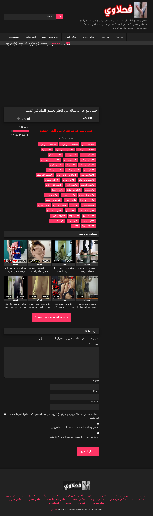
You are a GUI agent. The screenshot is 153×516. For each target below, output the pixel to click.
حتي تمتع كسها (86, 200)
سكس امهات (70, 37)
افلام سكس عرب (46, 144)
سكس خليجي (137, 499)
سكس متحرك (34, 499)
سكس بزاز (70, 155)
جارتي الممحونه (85, 195)
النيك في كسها (72, 170)
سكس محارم (88, 37)
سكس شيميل (78, 499)
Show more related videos (51, 317)
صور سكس (141, 495)
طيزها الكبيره (58, 205)
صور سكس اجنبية (121, 495)
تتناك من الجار (86, 175)
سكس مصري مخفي (49, 160)
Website (95, 401)
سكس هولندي (98, 502)
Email (95, 391)
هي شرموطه (87, 220)
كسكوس (80, 502)
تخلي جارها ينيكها (85, 180)
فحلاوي (54, 509)
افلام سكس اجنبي (50, 37)
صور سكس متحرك (15, 44)
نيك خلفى (105, 37)
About (86, 118)
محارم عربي (55, 165)
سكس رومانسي (118, 499)
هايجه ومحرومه (57, 215)
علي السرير (43, 205)
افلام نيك (45, 149)
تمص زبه (88, 190)
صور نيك (119, 37)
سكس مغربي (15, 499)
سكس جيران (54, 155)
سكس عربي (35, 44)
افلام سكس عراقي (68, 144)
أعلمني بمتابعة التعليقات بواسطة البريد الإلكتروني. (75, 427)
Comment (94, 344)
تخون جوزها (67, 180)
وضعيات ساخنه (56, 220)
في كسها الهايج (53, 210)
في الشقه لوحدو (85, 210)
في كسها (69, 210)
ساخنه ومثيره (86, 205)
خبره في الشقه (52, 200)
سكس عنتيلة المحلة (56, 499)
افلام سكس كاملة (84, 149)
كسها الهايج (87, 215)
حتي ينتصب (69, 200)
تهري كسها (56, 190)
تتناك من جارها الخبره (66, 175)
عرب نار (51, 44)
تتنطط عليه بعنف (44, 175)
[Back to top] (143, 507)
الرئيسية (64, 44)
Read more (67, 138)
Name (95, 381)
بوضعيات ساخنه (53, 170)
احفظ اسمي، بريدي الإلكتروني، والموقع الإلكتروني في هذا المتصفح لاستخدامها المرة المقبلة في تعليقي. (54, 416)
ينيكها (74, 226)
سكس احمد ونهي (14, 495)
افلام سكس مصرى (63, 149)
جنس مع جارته (67, 195)
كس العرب (54, 502)
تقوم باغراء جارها (53, 185)
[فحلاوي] (116, 10)
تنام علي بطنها (73, 190)
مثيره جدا (73, 215)
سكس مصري (13, 37)
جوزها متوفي (50, 195)
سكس (72, 205)
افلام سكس (30, 37)
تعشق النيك (70, 185)
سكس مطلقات (85, 165)
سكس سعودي (97, 499)
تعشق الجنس (86, 185)
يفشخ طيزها (87, 226)
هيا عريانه (72, 220)
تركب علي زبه (51, 180)
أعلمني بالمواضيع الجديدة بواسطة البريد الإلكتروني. (74, 437)
